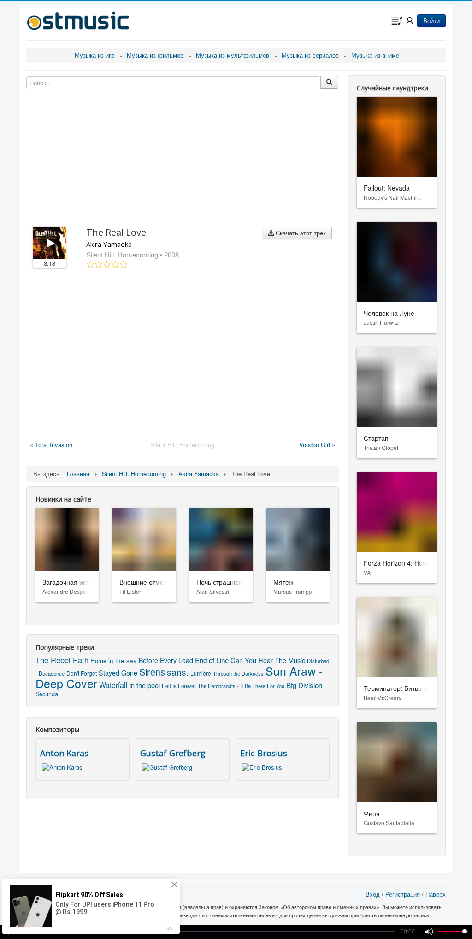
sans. (178, 671)
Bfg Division (304, 685)
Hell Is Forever (179, 685)
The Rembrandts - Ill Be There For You (241, 685)
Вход (373, 894)
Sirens (152, 671)
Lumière (200, 673)
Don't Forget (81, 673)
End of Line (212, 660)
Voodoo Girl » (317, 444)
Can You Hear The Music (267, 660)
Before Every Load (166, 660)
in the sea (122, 660)
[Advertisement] (182, 354)
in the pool (145, 685)
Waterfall (113, 685)
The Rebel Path (61, 659)
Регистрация (402, 894)
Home (98, 660)
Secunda (46, 694)
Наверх (435, 894)
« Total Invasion (51, 444)
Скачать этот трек (300, 232)
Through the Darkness (238, 673)
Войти (431, 20)
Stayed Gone (118, 672)
